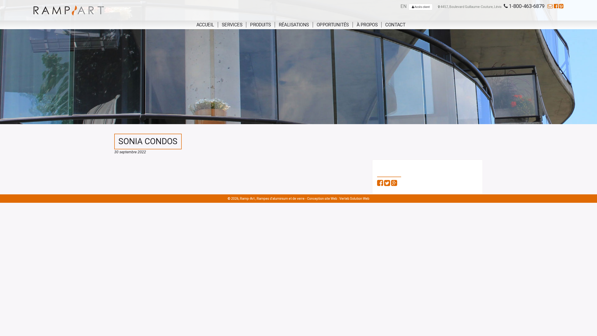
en (403, 6)
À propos (367, 25)
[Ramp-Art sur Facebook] (556, 6)
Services (232, 25)
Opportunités (333, 25)
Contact (395, 25)
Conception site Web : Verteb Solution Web (338, 198)
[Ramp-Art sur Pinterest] (561, 6)
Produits (260, 25)
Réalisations (294, 25)
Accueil (205, 25)
